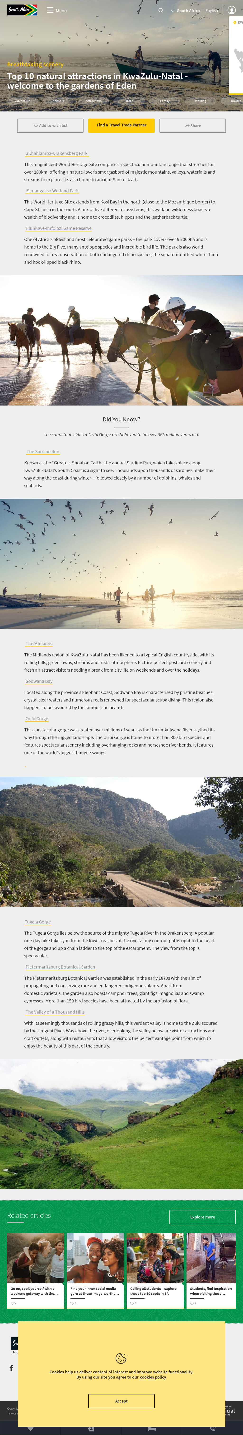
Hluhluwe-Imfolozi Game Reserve (59, 228)
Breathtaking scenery (35, 64)
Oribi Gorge (37, 718)
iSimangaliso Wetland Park (52, 191)
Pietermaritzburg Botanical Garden (60, 967)
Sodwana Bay (39, 681)
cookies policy (153, 1377)
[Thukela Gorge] (25, 764)
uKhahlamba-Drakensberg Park (57, 153)
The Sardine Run (43, 451)
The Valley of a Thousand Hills (55, 1012)
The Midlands (39, 643)
